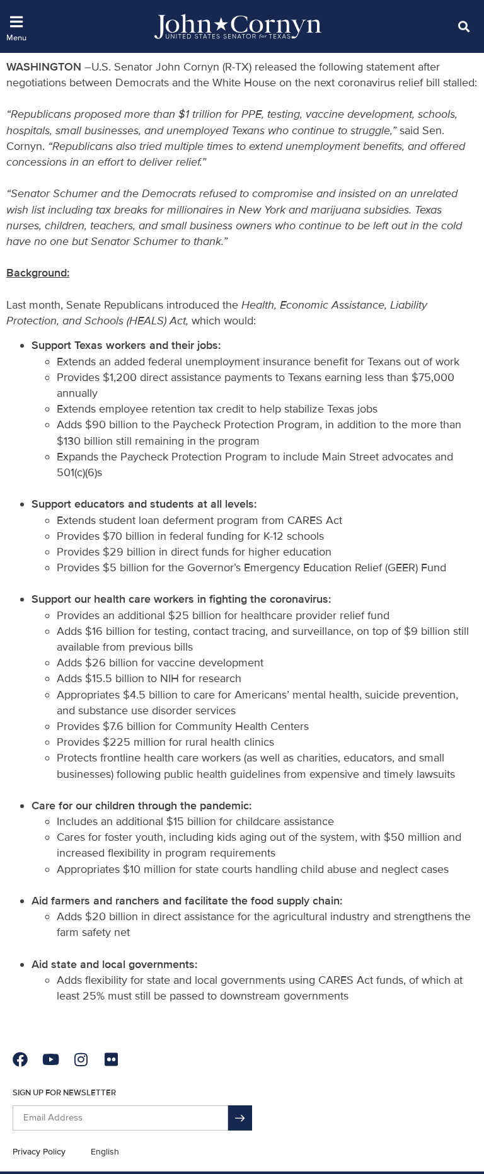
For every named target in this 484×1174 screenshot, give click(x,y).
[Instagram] (81, 1059)
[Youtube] (50, 1059)
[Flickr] (111, 1059)
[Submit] (240, 1118)
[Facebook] (20, 1059)
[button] (463, 26)
